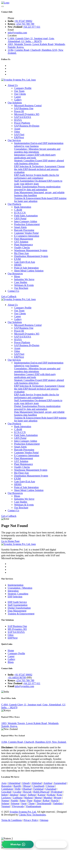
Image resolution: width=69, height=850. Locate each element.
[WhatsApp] (18, 844)
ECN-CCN (20, 212)
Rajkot (46, 800)
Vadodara (58, 803)
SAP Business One (17, 626)
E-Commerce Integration (26, 236)
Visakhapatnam (33, 806)
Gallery (18, 99)
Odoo (10, 635)
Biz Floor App (21, 253)
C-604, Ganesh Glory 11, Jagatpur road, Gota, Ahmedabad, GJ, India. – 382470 (31, 40)
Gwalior (17, 791)
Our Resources (15, 273)
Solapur (5, 803)
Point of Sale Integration (26, 267)
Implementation (15, 585)
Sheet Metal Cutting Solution (28, 270)
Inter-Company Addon (25, 221)
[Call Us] (51, 844)
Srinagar (15, 803)
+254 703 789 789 (24, 24)
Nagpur (5, 800)
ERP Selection (15, 596)
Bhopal (27, 786)
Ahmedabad (14, 783)
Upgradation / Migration (37, 150)
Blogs (17, 276)
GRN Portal (20, 218)
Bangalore (6, 786)
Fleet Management (23, 238)
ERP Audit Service (36, 176)
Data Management (17, 610)
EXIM (17, 259)
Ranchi (54, 800)
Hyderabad (56, 791)
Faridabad (38, 789)
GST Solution (21, 241)
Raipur (37, 800)
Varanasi (5, 806)
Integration (35, 156)
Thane (31, 803)
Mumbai (47, 797)
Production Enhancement (27, 224)
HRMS (18, 264)
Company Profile (22, 88)
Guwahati (6, 791)
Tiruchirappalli (43, 803)
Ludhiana (17, 797)
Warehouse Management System (30, 250)
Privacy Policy (31, 820)
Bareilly (17, 786)
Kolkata (51, 794)
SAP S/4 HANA (16, 632)
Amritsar (47, 783)
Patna (22, 800)
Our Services (14, 140)
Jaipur (23, 794)
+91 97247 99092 (23, 21)
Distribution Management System (31, 256)
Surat (23, 803)
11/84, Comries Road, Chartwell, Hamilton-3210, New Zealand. (33, 742)
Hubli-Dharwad (41, 791)
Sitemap (44, 820)
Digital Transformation (37, 188)
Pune (29, 800)
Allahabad (36, 783)
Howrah (27, 791)
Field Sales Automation (26, 215)
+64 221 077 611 (31, 26)
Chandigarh (38, 786)
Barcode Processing (24, 230)
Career (17, 96)
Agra (3, 783)
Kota (59, 794)
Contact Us (13, 291)
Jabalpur (14, 794)
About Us (13, 85)
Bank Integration (22, 207)
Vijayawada (18, 806)
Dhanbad (27, 789)
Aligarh (26, 783)
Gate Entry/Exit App (24, 262)
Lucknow (6, 797)
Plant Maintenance (23, 244)
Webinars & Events (24, 285)
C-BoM (18, 209)
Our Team (19, 91)
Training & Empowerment (21, 613)
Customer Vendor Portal (26, 233)
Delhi (18, 789)
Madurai (28, 797)
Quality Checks (22, 247)
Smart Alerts (20, 227)
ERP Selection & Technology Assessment (39, 169)
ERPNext (12, 637)
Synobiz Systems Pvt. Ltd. (23, 811)
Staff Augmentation (38, 182)
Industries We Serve (24, 279)
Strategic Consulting (18, 593)
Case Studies (20, 282)
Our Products (14, 204)
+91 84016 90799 (17, 677)
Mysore (57, 797)
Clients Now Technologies (32, 814)
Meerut (38, 797)
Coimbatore (7, 789)
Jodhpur (32, 794)
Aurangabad (60, 783)
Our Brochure (21, 288)
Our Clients (20, 94)
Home (11, 650)
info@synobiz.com (17, 32)
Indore (4, 794)
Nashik (14, 800)
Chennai (50, 786)
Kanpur (41, 794)
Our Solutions (15, 102)
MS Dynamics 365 (17, 629)
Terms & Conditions (11, 820)
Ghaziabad (50, 789)
